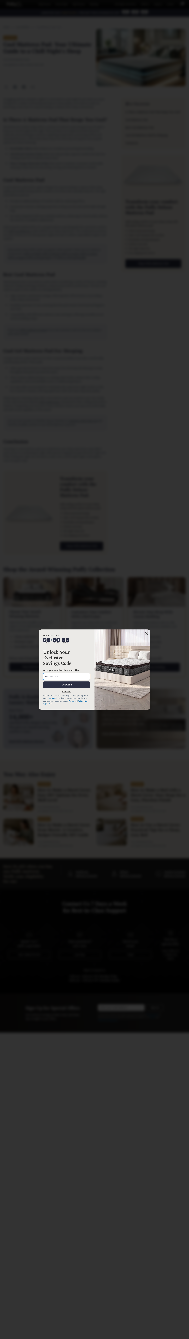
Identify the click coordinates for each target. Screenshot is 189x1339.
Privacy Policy (52, 698)
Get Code (67, 685)
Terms (71, 701)
